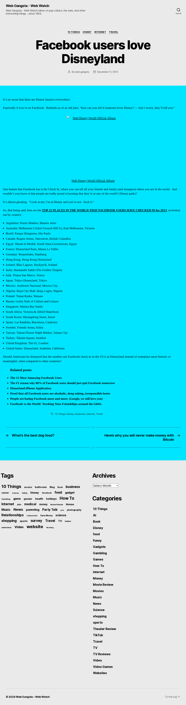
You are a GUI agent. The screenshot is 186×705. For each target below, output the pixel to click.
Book (60, 487)
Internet (100, 32)
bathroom (41, 487)
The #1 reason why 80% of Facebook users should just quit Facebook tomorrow (62, 383)
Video (19, 527)
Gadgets (99, 547)
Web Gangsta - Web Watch (27, 6)
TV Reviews (101, 654)
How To (67, 498)
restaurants (32, 515)
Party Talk (49, 509)
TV (60, 520)
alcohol (28, 487)
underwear (6, 527)
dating (24, 493)
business (73, 487)
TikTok (98, 635)
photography (74, 510)
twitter (68, 521)
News (18, 509)
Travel (113, 32)
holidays (51, 498)
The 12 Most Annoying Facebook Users (36, 378)
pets (62, 510)
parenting (32, 509)
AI (94, 515)
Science (99, 610)
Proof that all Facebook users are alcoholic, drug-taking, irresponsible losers (60, 394)
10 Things (74, 32)
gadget (70, 492)
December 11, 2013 (107, 71)
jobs (19, 504)
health (39, 498)
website (35, 526)
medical (30, 504)
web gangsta (82, 71)
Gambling (5, 499)
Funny (97, 540)
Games (98, 559)
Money (98, 578)
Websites (100, 673)
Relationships (12, 515)
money (43, 504)
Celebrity (15, 493)
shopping (9, 521)
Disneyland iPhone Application (30, 388)
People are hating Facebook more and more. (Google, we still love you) (56, 399)
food (58, 492)
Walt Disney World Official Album (93, 181)
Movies (70, 504)
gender (28, 498)
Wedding (50, 528)
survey (36, 520)
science (61, 515)
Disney (87, 32)
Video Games (103, 667)
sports (24, 521)
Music (5, 509)
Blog (52, 487)
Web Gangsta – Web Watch (33, 696)
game (17, 498)
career (5, 492)
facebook (80, 413)
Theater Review (104, 629)
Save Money (46, 515)
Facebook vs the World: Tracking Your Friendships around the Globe (55, 404)
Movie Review (56, 504)
